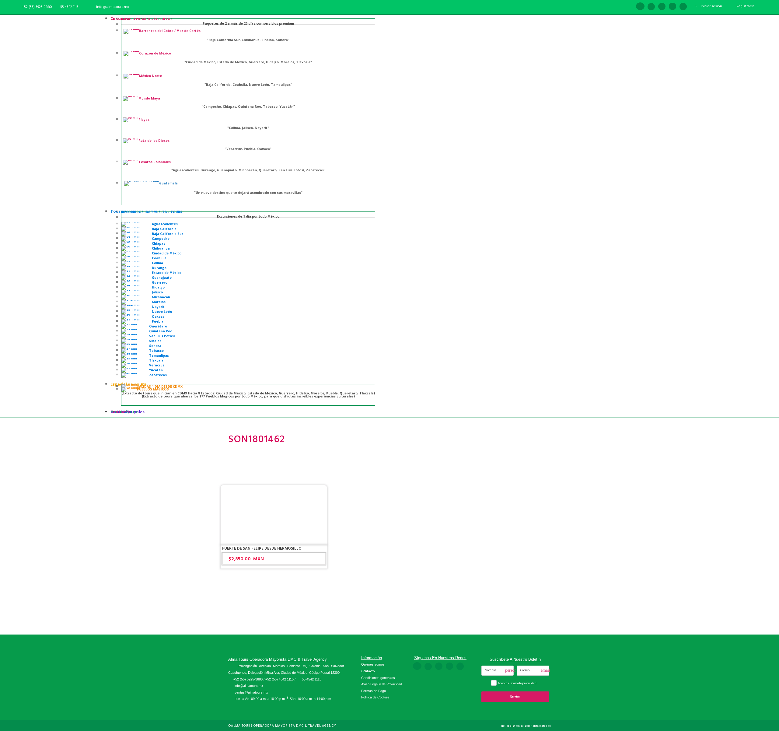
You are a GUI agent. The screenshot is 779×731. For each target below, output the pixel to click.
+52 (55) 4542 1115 (279, 679)
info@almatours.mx (249, 685)
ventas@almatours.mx (251, 692)
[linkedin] (651, 6)
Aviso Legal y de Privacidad (381, 684)
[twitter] (672, 6)
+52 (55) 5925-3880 (248, 679)
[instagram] (683, 6)
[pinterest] (662, 6)
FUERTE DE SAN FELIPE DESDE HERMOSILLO (262, 548)
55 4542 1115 (69, 7)
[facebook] (640, 6)
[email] (629, 6)
